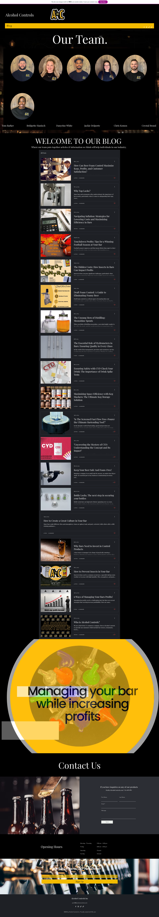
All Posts (43, 153)
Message (103, 810)
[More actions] (115, 161)
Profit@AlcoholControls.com (114, 790)
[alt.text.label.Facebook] (144, 27)
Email (102, 803)
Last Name (122, 797)
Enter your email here (47, 872)
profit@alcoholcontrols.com (79, 903)
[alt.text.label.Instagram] (146, 27)
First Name (104, 797)
